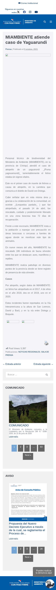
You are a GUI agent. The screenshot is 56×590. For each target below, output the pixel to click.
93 (41, 447)
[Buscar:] (28, 374)
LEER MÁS (13, 437)
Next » (28, 455)
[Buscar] (46, 374)
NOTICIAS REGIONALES (29, 352)
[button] (45, 22)
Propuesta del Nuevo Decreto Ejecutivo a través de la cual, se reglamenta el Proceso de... (27, 528)
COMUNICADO (19, 425)
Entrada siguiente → (43, 364)
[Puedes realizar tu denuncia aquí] (50, 584)
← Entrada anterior (12, 364)
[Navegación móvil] (50, 21)
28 (41, 549)
